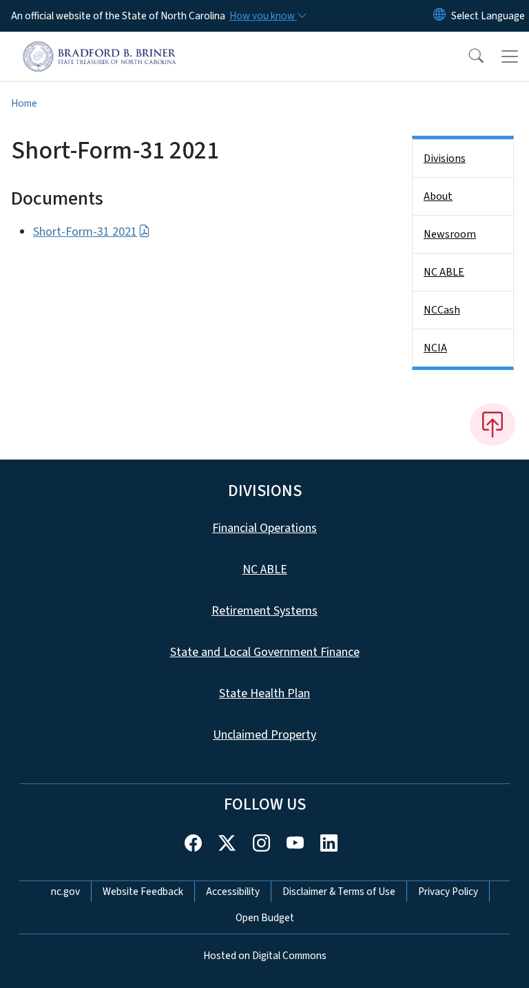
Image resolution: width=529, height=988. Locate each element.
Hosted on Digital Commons (264, 955)
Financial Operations (264, 528)
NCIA (435, 348)
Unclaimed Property (264, 734)
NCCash (442, 310)
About (438, 196)
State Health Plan (264, 693)
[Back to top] (492, 424)
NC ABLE (444, 272)
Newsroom (450, 234)
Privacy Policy (448, 891)
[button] (467, 56)
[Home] (99, 47)
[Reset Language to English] (439, 16)
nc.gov (65, 891)
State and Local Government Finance (265, 652)
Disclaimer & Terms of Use (338, 891)
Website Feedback (143, 891)
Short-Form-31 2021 (85, 231)
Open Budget (265, 917)
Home (24, 103)
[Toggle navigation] (509, 56)
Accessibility (233, 891)
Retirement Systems (264, 610)
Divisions (445, 158)
